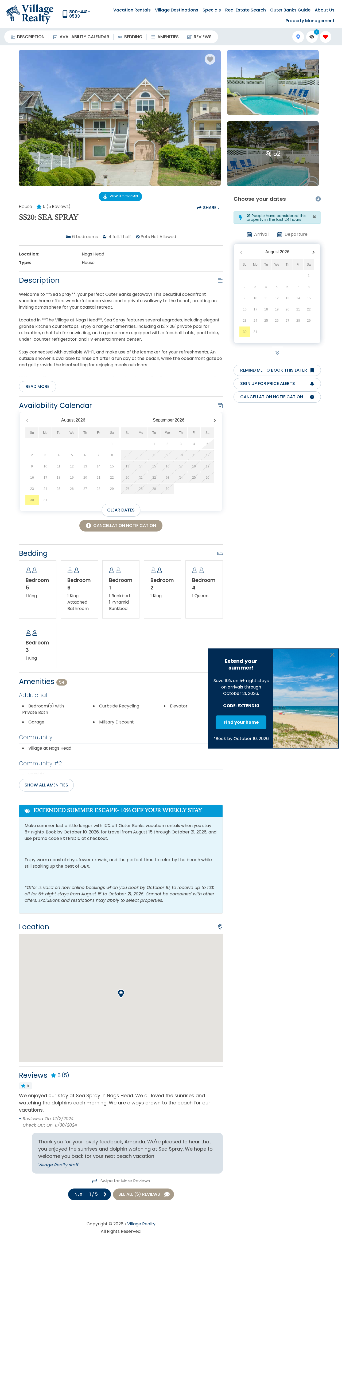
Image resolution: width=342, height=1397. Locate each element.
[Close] (332, 654)
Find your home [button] (241, 722)
